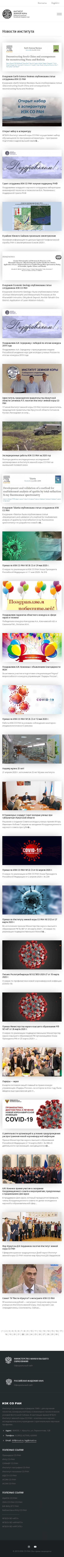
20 (14, 1334)
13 (44, 1330)
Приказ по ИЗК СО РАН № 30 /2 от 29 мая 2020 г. (25, 565)
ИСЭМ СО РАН (9, 1479)
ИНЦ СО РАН (8, 1459)
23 (27, 1334)
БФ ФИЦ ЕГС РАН (10, 1506)
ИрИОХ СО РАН (9, 1498)
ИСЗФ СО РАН (9, 1483)
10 (31, 1330)
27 (44, 1334)
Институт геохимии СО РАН (15, 1471)
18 (6, 1334)
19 (10, 1334)
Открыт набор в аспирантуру (16, 131)
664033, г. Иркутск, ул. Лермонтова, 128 (31, 1430)
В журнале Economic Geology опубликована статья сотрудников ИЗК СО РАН (26, 286)
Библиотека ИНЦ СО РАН (14, 1510)
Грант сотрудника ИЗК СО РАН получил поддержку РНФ (30, 183)
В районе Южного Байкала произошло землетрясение (29, 236)
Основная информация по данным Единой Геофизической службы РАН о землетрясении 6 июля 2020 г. (30, 241)
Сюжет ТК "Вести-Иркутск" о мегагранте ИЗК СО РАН (28, 1298)
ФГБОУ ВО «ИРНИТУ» (12, 1522)
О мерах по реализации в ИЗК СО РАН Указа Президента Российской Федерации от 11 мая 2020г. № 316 (29, 570)
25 (35, 1334)
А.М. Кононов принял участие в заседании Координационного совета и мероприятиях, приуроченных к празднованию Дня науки (31, 1191)
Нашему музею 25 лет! (13, 768)
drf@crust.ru (18, 1440)
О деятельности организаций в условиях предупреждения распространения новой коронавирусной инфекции (31, 1135)
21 (19, 1334)
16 (56, 1330)
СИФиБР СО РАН (10, 1463)
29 (52, 1334)
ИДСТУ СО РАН (9, 1475)
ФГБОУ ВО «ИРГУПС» (12, 1526)
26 (40, 1334)
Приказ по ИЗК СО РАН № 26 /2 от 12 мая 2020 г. (25, 719)
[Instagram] (29, 1546)
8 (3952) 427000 (22, 1435)
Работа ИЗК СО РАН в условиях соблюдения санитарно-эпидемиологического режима (29, 724)
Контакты (42, 3)
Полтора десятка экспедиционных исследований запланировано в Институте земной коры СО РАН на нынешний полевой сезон (27, 462)
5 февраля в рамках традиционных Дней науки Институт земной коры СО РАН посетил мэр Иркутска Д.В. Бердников (31, 1254)
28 (48, 1334)
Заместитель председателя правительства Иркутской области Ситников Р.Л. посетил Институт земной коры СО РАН (30, 401)
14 (48, 1330)
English (55, 3)
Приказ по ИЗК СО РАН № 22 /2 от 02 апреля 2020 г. (27, 870)
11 (35, 1330)
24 (31, 1334)
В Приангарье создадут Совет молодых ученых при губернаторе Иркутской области (27, 816)
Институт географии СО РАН (16, 1467)
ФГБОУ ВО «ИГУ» (10, 1518)
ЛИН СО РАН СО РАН (12, 1502)
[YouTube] (35, 1546)
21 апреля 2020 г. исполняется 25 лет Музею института (28, 772)
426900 (33, 1435)
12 (40, 1330)
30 (56, 1334)
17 (61, 1330)
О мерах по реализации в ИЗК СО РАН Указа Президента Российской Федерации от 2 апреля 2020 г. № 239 (29, 875)
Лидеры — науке (10, 1081)
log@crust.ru (30, 1440)
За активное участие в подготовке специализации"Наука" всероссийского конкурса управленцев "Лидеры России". (30, 675)
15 (52, 1330)
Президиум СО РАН (11, 1455)
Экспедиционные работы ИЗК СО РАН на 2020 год (26, 455)
